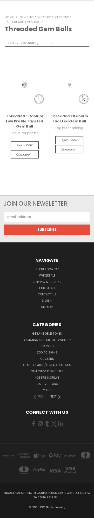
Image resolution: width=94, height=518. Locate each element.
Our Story (47, 288)
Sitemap (47, 307)
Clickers (47, 359)
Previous (7, 513)
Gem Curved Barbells (47, 371)
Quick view (24, 145)
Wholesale (47, 275)
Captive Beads (47, 384)
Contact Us (47, 294)
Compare (23, 154)
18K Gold (47, 346)
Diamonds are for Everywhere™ (47, 340)
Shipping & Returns (47, 282)
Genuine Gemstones (47, 333)
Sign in (47, 301)
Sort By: (13, 42)
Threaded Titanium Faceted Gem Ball (69, 119)
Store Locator (47, 269)
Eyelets (47, 390)
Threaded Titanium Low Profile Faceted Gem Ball (24, 121)
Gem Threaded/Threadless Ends (47, 365)
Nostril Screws (47, 377)
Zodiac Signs (47, 352)
